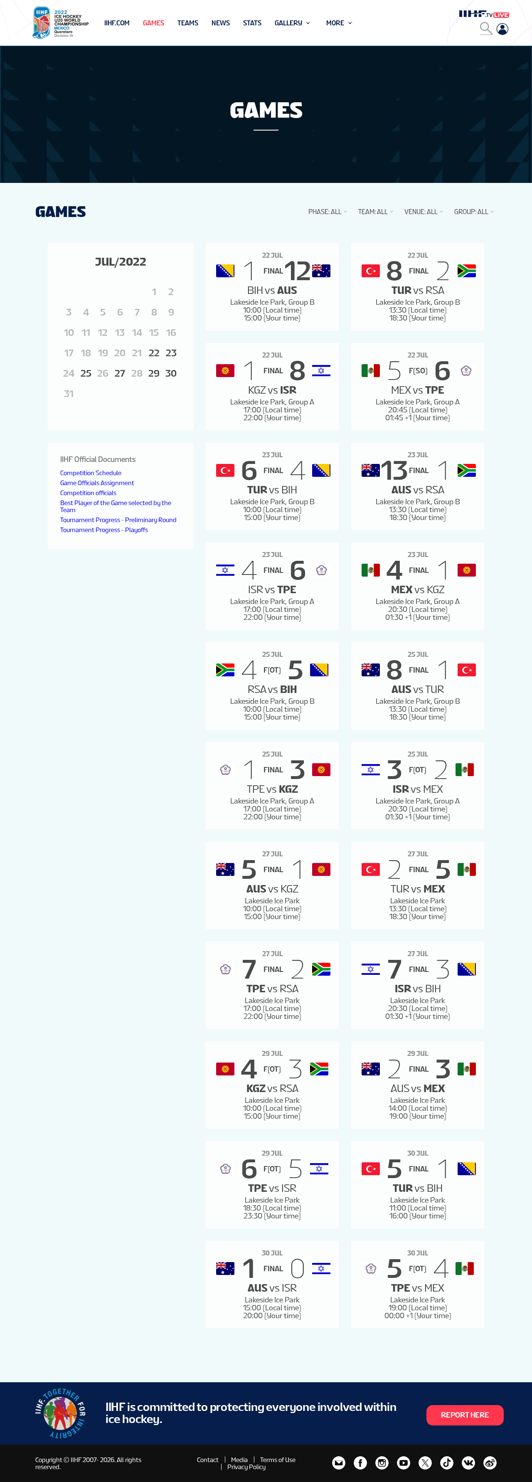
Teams (187, 23)
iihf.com (117, 23)
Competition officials (88, 492)
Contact (208, 1459)
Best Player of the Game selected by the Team (115, 506)
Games (153, 23)
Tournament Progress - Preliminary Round (118, 519)
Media (239, 1459)
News (221, 23)
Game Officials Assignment (97, 482)
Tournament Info (133, 23)
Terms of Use (278, 1459)
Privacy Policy (246, 1466)
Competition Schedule (90, 472)
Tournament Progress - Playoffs (104, 529)
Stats (252, 23)
